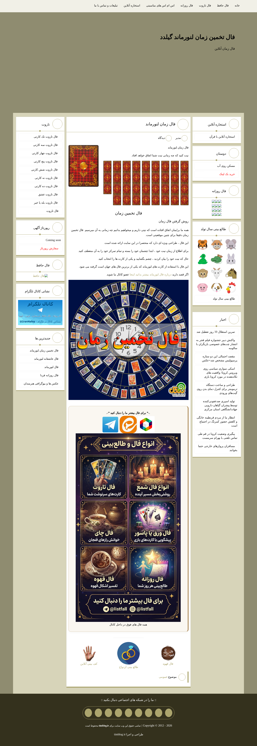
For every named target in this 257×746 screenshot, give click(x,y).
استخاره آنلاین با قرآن (222, 136)
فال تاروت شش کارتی (44, 169)
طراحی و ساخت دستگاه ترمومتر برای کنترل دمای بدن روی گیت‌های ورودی (217, 389)
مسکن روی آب (226, 165)
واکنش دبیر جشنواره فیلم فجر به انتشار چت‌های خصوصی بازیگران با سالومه (216, 344)
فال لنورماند (51, 367)
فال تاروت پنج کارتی (46, 161)
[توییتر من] (118, 713)
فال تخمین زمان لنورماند (44, 350)
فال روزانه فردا (49, 375)
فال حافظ (223, 5)
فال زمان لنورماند (160, 124)
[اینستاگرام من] (138, 713)
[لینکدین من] (88, 713)
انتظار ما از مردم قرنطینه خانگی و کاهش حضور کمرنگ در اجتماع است (217, 421)
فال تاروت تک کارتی (46, 136)
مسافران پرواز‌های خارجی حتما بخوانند (217, 448)
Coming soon (53, 240)
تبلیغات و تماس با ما (106, 5)
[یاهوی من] (168, 713)
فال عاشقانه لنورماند (46, 358)
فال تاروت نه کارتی (46, 177)
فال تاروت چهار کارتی (45, 153)
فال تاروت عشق (48, 194)
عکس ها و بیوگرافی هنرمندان (41, 383)
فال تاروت (205, 5)
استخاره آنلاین (132, 5)
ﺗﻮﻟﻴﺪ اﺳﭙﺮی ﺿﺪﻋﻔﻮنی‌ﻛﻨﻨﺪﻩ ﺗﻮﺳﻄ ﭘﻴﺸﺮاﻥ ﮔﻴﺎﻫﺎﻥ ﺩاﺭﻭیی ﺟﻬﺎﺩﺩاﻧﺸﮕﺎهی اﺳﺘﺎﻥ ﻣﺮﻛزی (220, 405)
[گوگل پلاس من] (108, 713)
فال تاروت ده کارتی (46, 186)
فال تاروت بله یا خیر (46, 202)
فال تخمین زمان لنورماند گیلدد (197, 37)
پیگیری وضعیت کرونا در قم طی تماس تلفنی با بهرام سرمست (217, 435)
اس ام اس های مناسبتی (160, 5)
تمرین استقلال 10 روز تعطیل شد (216, 331)
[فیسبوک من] (148, 713)
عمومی (163, 676)
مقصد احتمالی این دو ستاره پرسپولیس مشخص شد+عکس (219, 358)
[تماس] (128, 713)
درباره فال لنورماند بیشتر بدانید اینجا (150, 274)
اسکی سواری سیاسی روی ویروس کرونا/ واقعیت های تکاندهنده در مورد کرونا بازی (220, 372)
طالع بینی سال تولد (224, 298)
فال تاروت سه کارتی (45, 144)
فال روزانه (187, 5)
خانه (237, 5)
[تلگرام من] (158, 713)
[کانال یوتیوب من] (98, 713)
